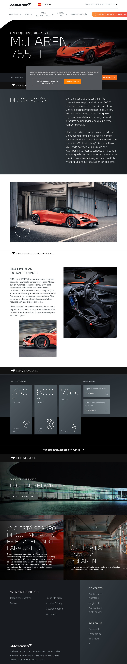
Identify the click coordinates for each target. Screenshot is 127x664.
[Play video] (22, 229)
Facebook (94, 629)
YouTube (94, 638)
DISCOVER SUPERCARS (24, 496)
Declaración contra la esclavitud (27, 660)
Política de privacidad (21, 655)
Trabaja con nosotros (20, 597)
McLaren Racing (54, 603)
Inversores (51, 613)
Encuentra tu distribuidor (96, 610)
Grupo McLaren (54, 597)
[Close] (99, 69)
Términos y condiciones (47, 655)
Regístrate (94, 603)
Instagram (95, 634)
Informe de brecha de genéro (46, 651)
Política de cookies (20, 651)
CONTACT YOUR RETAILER (102, 77)
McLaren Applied (54, 608)
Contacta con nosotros (96, 595)
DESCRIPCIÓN (16, 78)
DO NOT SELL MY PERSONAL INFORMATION (47, 82)
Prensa (13, 603)
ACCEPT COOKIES (72, 81)
